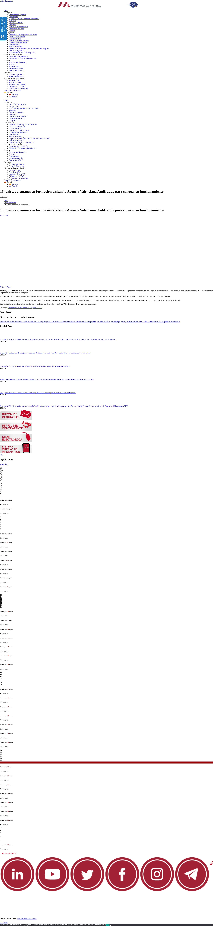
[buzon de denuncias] (16, 419)
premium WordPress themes (26, 919)
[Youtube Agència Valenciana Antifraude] (52, 891)
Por (23, 308)
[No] (110, 925)
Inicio (6, 201)
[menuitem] (108, 11)
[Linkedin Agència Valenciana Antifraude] (17, 891)
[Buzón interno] (16, 453)
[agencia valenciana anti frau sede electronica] (16, 442)
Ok (108, 925)
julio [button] (1, 455)
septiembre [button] (4, 464)
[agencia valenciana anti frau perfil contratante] (16, 430)
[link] (101, 5)
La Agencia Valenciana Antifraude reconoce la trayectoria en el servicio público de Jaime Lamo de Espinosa (38, 393)
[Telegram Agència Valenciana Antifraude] (192, 891)
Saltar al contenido (6, 1)
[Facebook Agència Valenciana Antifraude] (122, 891)
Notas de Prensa (10, 203)
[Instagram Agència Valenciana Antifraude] (157, 891)
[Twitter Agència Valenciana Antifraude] (87, 891)
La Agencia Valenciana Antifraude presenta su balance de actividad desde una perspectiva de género (35, 366)
